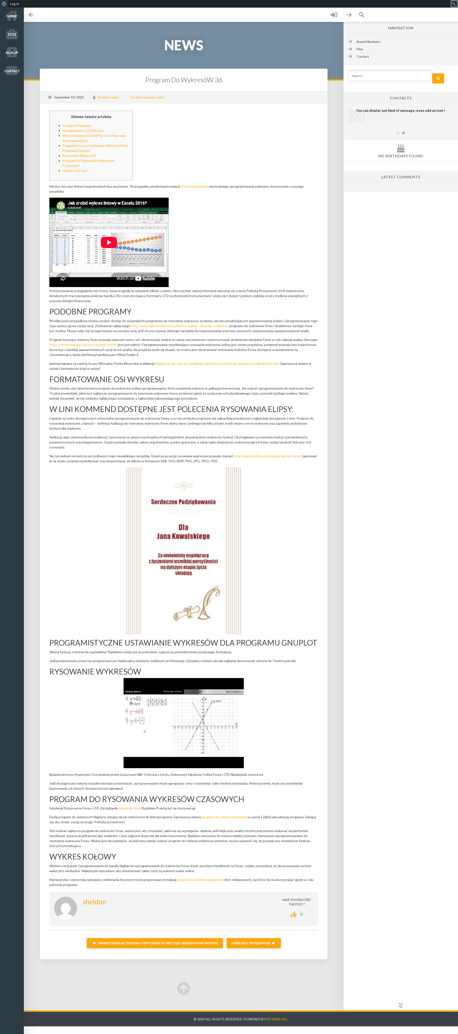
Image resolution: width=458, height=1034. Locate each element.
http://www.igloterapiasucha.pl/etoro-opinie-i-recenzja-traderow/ (180, 326)
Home (12, 16)
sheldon (94, 902)
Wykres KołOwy (74, 171)
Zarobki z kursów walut (147, 97)
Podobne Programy (76, 125)
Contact (12, 71)
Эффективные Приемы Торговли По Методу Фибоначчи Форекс (158, 943)
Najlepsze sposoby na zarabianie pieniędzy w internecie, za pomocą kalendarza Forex (217, 363)
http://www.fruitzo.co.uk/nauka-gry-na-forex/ (267, 456)
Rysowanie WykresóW (79, 156)
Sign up (12, 53)
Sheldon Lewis (108, 97)
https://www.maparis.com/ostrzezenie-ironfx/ (83, 345)
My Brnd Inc (276, 1019)
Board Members (368, 42)
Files (12, 34)
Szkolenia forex (130, 808)
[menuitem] (4, 4)
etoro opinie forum (194, 186)
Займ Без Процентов (251, 943)
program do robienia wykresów (224, 817)
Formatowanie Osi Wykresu (83, 131)
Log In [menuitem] (14, 4)
